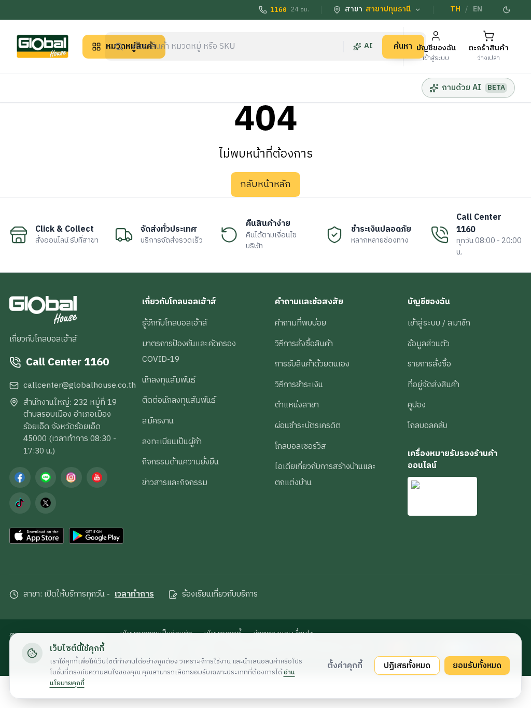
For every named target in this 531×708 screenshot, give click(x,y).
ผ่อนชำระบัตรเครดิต (308, 425)
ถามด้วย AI (473, 87)
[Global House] (42, 46)
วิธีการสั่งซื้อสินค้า (304, 343)
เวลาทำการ (134, 594)
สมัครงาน (158, 421)
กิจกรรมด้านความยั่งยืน (180, 462)
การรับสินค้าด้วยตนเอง (312, 364)
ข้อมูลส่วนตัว (429, 343)
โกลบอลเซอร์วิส (300, 446)
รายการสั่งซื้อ (429, 364)
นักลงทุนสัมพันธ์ (168, 380)
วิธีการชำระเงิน (299, 384)
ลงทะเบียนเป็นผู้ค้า (172, 441)
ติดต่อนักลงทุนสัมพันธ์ (179, 400)
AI (368, 46)
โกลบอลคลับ (428, 425)
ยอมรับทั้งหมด (477, 665)
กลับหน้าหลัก (265, 184)
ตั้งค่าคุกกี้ (344, 665)
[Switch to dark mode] (506, 10)
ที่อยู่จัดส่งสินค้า (433, 384)
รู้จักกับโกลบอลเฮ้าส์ (174, 323)
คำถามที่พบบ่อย (300, 323)
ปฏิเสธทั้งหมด (407, 665)
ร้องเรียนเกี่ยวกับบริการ (220, 594)
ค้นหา (403, 46)
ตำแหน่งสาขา (297, 405)
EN (477, 9)
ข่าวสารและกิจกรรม (174, 482)
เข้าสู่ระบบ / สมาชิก (439, 323)
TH (455, 9)
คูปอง (417, 405)
